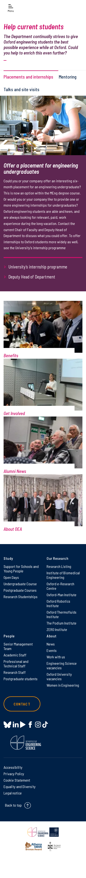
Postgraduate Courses (20, 590)
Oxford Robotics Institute (58, 603)
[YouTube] (23, 724)
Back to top (13, 805)
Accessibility (13, 767)
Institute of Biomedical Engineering (63, 575)
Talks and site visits (21, 89)
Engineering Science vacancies (62, 665)
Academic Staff (15, 655)
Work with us (56, 657)
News (51, 644)
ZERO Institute (57, 629)
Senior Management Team (18, 646)
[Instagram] (38, 724)
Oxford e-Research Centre (60, 585)
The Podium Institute (61, 623)
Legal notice (13, 793)
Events (52, 650)
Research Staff (15, 672)
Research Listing (59, 566)
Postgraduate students (21, 678)
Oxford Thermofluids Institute (61, 614)
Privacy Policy (14, 773)
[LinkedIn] (15, 724)
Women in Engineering (63, 685)
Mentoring (67, 76)
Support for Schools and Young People (21, 568)
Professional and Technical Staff (16, 663)
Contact (22, 704)
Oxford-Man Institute (61, 594)
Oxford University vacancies (59, 676)
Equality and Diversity (20, 786)
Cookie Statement (17, 780)
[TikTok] (45, 724)
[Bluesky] (7, 725)
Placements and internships (28, 76)
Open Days (11, 577)
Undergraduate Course (20, 583)
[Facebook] (30, 724)
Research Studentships (21, 596)
